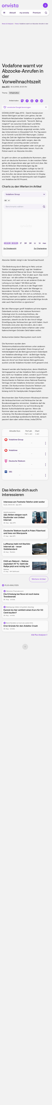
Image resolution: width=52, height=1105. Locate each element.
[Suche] (46, 12)
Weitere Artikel (39, 579)
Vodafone (13, 450)
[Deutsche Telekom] (6, 461)
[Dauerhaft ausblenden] (46, 107)
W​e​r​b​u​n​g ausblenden (34, 42)
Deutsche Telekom (17, 461)
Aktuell (12, 12)
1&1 (10, 471)
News (17, 24)
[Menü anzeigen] (4, 12)
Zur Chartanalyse (40, 248)
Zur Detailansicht (10, 248)
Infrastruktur (14, 93)
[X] (36, 101)
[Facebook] (27, 101)
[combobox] (25, 206)
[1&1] (6, 472)
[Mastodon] (22, 101)
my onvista (24, 12)
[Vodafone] (6, 450)
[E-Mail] (41, 101)
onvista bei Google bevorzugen (19, 107)
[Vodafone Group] (6, 440)
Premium (37, 12)
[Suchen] (44, 206)
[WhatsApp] (31, 101)
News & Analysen (7, 24)
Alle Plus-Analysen (38, 635)
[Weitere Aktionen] (45, 443)
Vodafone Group (16, 439)
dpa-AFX (6, 86)
